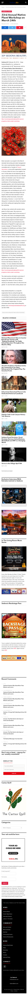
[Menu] (3, 2)
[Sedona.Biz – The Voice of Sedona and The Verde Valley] (14, 2)
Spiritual (5, 932)
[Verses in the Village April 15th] (14, 455)
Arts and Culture (7, 927)
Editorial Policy (6, 957)
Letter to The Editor (8, 918)
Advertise (5, 950)
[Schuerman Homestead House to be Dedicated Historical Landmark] (14, 383)
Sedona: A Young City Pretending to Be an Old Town (14, 713)
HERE (14, 648)
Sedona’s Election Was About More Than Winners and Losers (13, 686)
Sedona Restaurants (8, 936)
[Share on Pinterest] (19, 27)
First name (4, 877)
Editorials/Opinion (7, 916)
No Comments (15, 23)
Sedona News (6, 911)
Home (3, 7)
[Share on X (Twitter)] (12, 27)
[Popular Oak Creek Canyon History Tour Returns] (14, 406)
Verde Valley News (7, 914)
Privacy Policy (17, 989)
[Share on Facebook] (5, 27)
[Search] (25, 2)
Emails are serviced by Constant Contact (13, 896)
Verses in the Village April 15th (12, 463)
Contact (5, 955)
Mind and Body (6, 929)
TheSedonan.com (14, 979)
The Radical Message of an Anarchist (12, 738)
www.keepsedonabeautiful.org (16, 305)
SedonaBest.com (14, 983)
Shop (4, 947)
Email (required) (6, 871)
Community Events (6, 11)
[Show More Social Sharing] (24, 27)
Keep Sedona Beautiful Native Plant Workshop (13, 312)
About (4, 952)
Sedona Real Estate (8, 945)
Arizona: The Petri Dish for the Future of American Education (13, 719)
